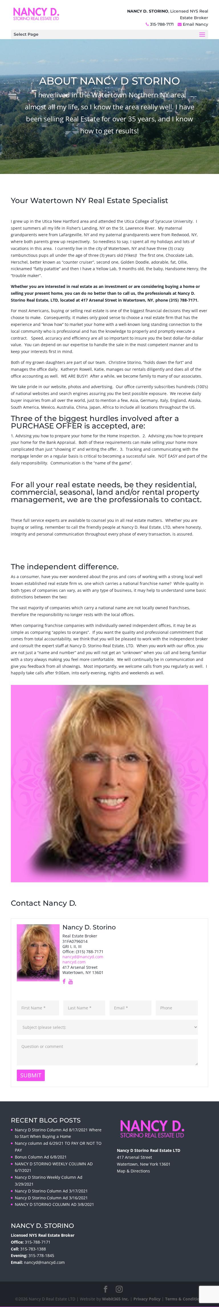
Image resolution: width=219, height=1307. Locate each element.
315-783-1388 (33, 1249)
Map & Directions (133, 1171)
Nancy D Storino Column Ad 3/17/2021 (51, 1191)
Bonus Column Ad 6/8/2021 (41, 1157)
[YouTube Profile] (70, 982)
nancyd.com (74, 962)
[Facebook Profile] (64, 982)
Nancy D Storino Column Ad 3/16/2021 (51, 1197)
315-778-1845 (41, 1255)
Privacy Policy (147, 1299)
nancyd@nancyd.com (82, 956)
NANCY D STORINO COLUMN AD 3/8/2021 (54, 1204)
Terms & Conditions (184, 1299)
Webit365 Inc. (115, 1299)
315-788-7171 (162, 24)
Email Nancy (195, 24)
